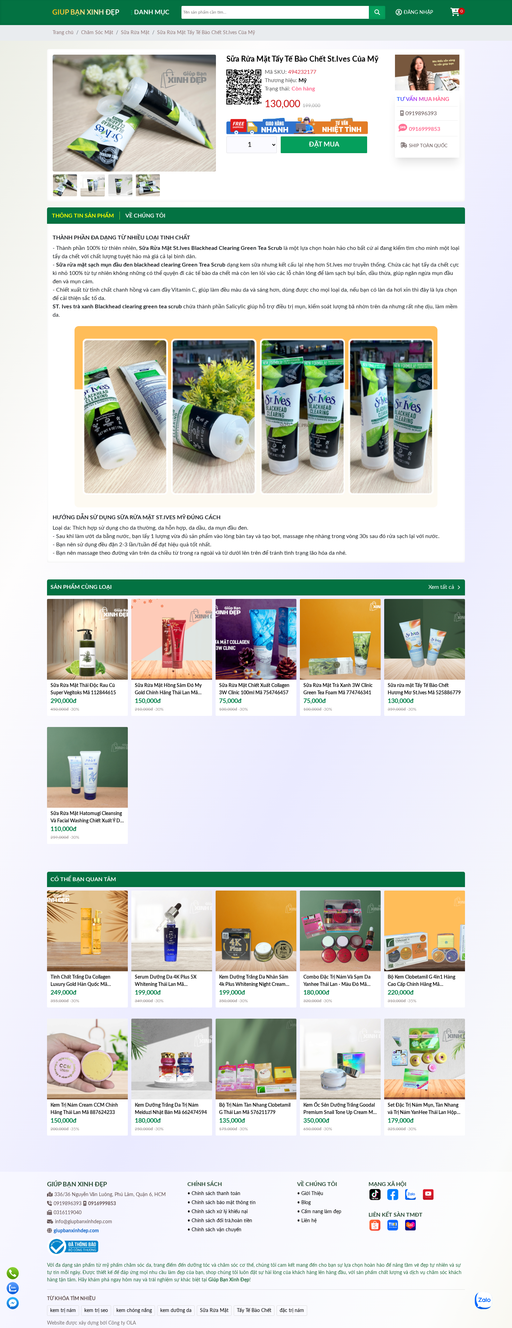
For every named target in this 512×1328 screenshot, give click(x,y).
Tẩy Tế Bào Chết (254, 1310)
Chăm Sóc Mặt (97, 32)
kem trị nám (63, 1310)
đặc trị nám (292, 1310)
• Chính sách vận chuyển (214, 1229)
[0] (451, 12)
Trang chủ (63, 32)
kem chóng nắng (134, 1310)
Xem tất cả (442, 587)
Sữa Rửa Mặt (135, 32)
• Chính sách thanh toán (213, 1193)
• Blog (304, 1202)
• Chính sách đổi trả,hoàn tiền (219, 1220)
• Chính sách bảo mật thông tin (221, 1202)
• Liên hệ (307, 1220)
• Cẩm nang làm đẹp (319, 1211)
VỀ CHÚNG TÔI (145, 216)
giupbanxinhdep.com (76, 1230)
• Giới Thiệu (310, 1193)
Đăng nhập (418, 12)
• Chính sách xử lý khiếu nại (217, 1211)
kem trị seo (96, 1310)
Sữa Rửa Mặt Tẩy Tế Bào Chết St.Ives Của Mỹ (206, 32)
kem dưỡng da (176, 1310)
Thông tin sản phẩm (83, 216)
